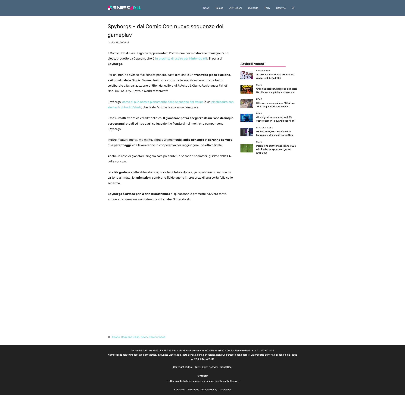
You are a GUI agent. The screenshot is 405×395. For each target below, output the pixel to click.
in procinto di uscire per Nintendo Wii (181, 58)
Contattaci (226, 367)
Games (219, 7)
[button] (293, 8)
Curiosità (253, 7)
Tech (267, 7)
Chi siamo (179, 389)
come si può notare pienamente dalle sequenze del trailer (162, 102)
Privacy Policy (209, 389)
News (206, 7)
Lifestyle (281, 7)
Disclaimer (225, 389)
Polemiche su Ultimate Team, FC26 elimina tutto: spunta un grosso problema (276, 149)
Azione (116, 336)
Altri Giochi (235, 7)
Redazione (193, 389)
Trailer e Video (156, 336)
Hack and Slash (130, 336)
